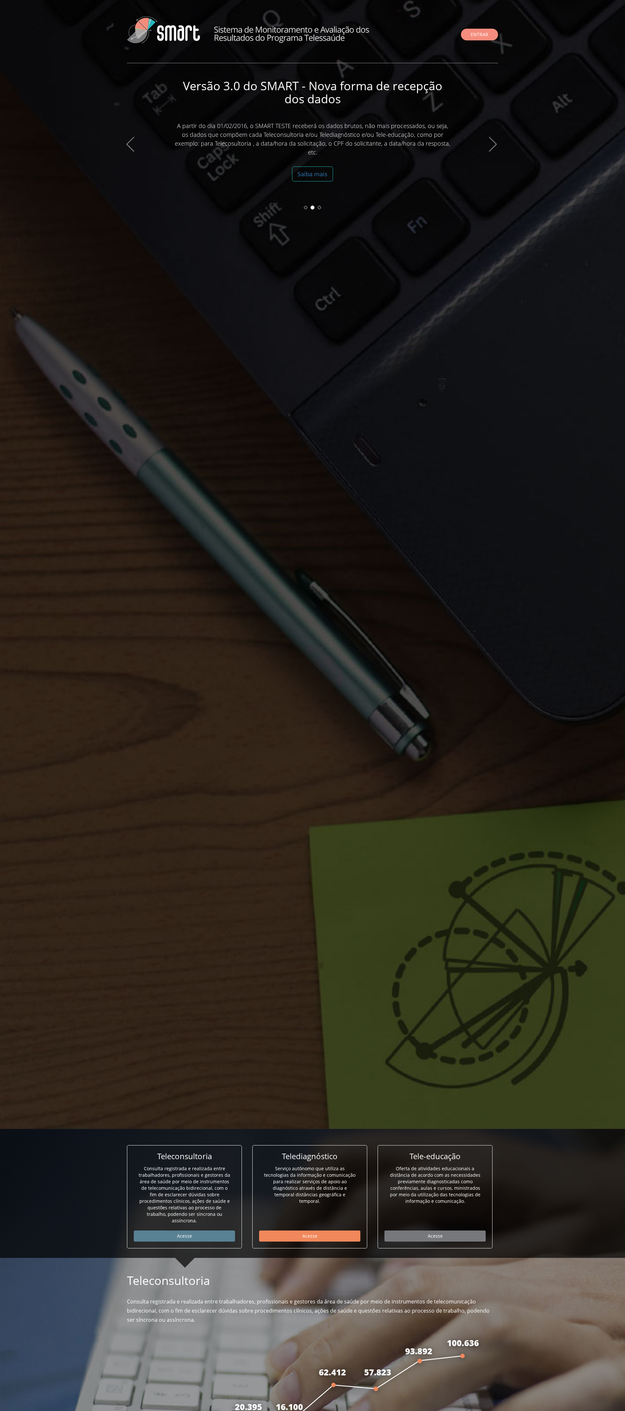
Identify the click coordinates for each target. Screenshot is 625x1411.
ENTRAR (479, 34)
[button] (130, 170)
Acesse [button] (184, 1236)
